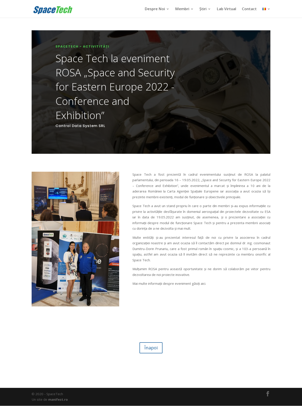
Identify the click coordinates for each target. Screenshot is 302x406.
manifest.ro (58, 399)
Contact (249, 9)
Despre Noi (155, 8)
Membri (182, 8)
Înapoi (151, 348)
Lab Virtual (226, 9)
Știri (202, 9)
